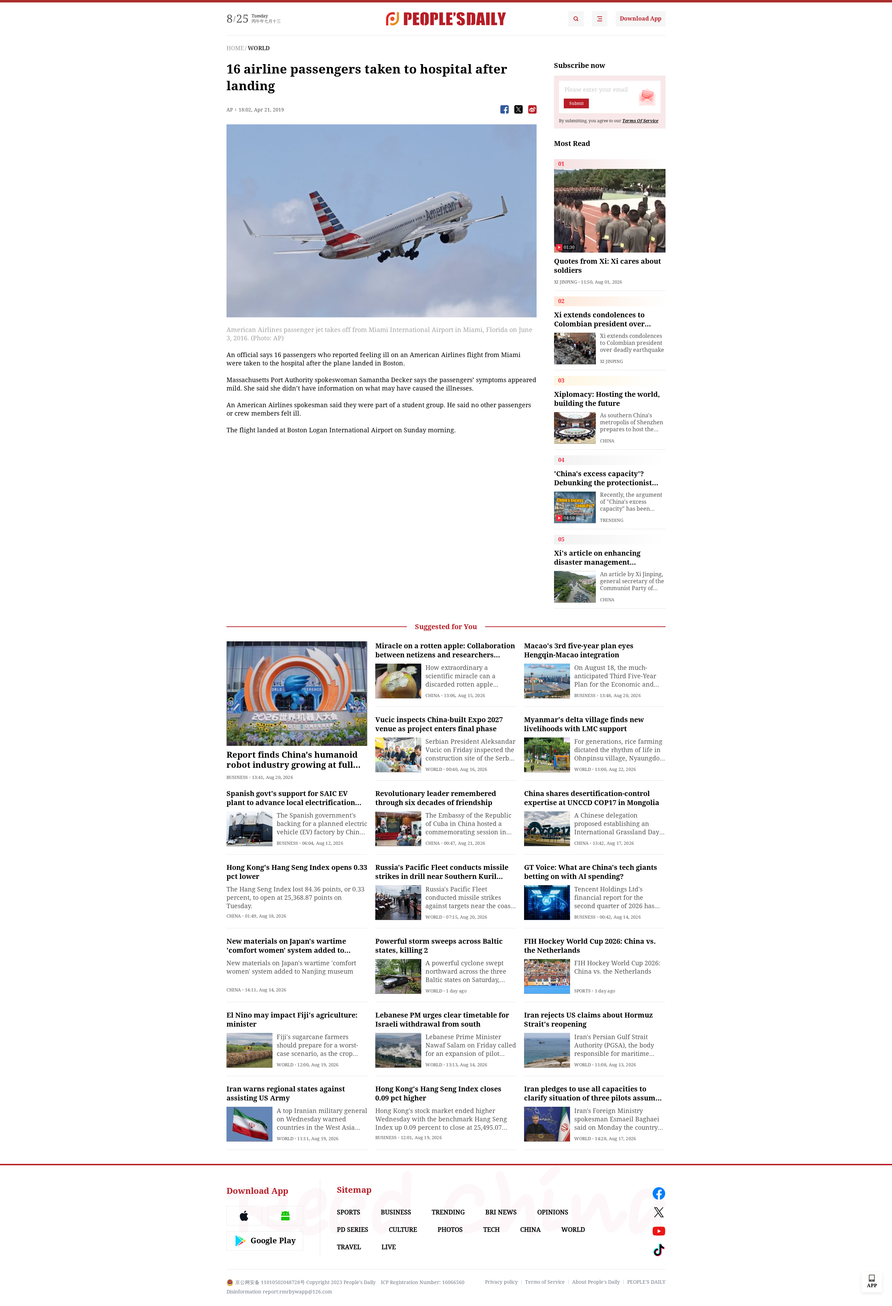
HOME (235, 48)
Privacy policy (501, 1282)
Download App (640, 18)
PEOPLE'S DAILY (646, 1282)
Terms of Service (545, 1282)
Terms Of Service (640, 120)
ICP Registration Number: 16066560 (422, 1282)
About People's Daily (596, 1282)
